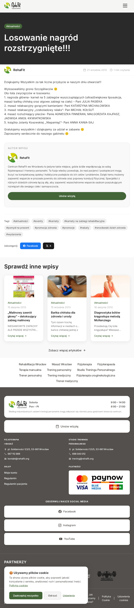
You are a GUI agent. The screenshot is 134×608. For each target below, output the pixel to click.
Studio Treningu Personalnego (96, 370)
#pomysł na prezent (17, 227)
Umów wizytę (67, 195)
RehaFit (25, 157)
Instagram (69, 525)
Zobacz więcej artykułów (65, 350)
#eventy (38, 221)
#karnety (54, 221)
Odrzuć (52, 595)
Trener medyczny (67, 381)
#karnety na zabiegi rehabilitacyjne (84, 221)
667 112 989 (14, 453)
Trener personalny (30, 375)
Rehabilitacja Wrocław (32, 364)
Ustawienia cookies (123, 598)
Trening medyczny (59, 375)
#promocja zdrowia (46, 227)
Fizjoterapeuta (106, 364)
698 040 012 (78, 453)
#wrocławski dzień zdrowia (110, 227)
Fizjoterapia (84, 364)
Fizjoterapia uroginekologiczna (95, 375)
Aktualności (13, 26)
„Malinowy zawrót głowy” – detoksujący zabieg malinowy (22, 316)
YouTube (69, 538)
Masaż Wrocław (62, 364)
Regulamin (10, 478)
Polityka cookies (18, 585)
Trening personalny (59, 370)
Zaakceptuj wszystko (26, 595)
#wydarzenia (13, 234)
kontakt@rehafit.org (18, 458)
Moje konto (10, 472)
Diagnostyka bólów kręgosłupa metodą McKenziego (107, 316)
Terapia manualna (30, 370)
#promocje (68, 227)
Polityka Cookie (106, 598)
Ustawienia (69, 595)
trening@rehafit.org (83, 458)
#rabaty (84, 227)
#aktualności (20, 221)
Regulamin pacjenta (15, 483)
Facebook (32, 245)
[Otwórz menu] (125, 5)
